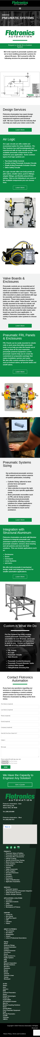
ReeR (4, 1012)
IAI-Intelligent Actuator (9, 1001)
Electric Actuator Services (13, 894)
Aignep (6, 941)
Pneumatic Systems (12, 889)
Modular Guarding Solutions (11, 1005)
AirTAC (5, 983)
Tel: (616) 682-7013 (8, 819)
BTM (4, 991)
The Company (10, 931)
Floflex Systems (8, 957)
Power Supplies (10, 871)
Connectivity (9, 865)
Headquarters (10, 934)
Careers (8, 936)
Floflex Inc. (6, 998)
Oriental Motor (7, 1008)
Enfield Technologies (9, 996)
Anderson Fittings (9, 945)
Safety (8, 903)
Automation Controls (12, 901)
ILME (5, 961)
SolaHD (5, 1015)
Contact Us (9, 914)
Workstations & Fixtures (13, 907)
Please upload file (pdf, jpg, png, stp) (11, 759)
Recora (6, 970)
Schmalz (6, 973)
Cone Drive (7, 952)
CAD (7, 920)
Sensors (8, 867)
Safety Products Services (13, 892)
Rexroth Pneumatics (9, 1014)
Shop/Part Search (11, 918)
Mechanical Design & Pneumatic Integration (19, 891)
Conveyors (9, 876)
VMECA (5, 1019)
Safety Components (12, 869)
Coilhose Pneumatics (9, 992)
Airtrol (6, 943)
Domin (5, 994)
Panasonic (7, 968)
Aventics (6, 949)
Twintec (6, 977)
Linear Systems (10, 864)
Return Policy (7, 1034)
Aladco (5, 985)
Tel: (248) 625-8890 (8, 811)
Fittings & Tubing (11, 858)
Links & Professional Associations (16, 938)
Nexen (5, 1007)
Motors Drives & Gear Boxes (14, 862)
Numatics (7, 966)
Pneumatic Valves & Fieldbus (14, 853)
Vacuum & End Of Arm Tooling (15, 860)
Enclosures (9, 878)
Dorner (6, 954)
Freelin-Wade (7, 999)
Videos (8, 923)
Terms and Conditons (19, 1034)
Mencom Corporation (10, 963)
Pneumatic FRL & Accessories (15, 856)
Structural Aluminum (12, 872)
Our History (9, 932)
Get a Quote (9, 916)
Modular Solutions (9, 965)
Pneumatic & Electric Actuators (15, 855)
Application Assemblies (13, 881)
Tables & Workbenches (13, 880)
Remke (6, 972)
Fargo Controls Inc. (10, 956)
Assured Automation (10, 947)
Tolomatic (6, 1017)
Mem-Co (5, 1003)
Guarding (8, 874)
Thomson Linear (9, 975)
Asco (4, 987)
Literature (9, 921)
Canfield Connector (9, 950)
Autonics (5, 989)
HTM (5, 959)
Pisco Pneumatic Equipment (11, 1010)
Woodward (7, 979)
